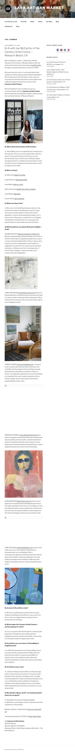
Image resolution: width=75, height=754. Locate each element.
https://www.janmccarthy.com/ (28, 234)
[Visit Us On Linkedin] (65, 51)
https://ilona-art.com (24, 501)
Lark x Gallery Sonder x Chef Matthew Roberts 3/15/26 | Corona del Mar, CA (57, 72)
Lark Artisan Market (39, 8)
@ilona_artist (18, 184)
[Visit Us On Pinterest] (61, 51)
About (32, 21)
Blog (57, 21)
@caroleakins (19, 199)
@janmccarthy (20, 175)
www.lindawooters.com (26, 293)
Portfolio (24, 21)
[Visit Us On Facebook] (57, 51)
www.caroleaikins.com (25, 364)
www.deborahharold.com (29, 435)
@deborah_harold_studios (26, 189)
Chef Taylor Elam (35, 716)
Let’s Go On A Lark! (11, 21)
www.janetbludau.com (25, 548)
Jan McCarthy (36, 65)
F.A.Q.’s (40, 21)
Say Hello (49, 21)
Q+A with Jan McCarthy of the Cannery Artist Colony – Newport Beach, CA (22, 52)
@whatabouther (21, 180)
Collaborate (8, 26)
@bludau (17, 194)
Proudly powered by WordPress (14, 749)
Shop (17, 26)
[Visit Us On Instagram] (68, 51)
